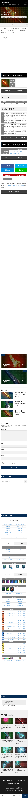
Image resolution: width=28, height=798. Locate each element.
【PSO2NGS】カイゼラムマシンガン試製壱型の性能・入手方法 (21, 756)
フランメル (22, 17)
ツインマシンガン (11, 637)
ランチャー (11, 635)
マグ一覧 (20, 532)
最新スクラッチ (20, 526)
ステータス (6, 702)
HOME (3, 24)
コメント (3, 429)
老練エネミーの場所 (8, 537)
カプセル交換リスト (20, 534)
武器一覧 (7, 157)
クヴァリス (8, 551)
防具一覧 (20, 157)
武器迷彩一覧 (8, 532)
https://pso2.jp (18, 178)
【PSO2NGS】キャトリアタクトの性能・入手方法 (20, 403)
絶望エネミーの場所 (20, 537)
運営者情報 (10, 783)
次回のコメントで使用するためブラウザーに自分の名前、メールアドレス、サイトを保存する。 (13, 463)
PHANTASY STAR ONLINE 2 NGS (15, 790)
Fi (7, 584)
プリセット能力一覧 (20, 138)
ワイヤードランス (11, 613)
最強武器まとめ (20, 90)
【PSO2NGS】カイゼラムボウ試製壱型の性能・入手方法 (7, 771)
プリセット (20, 4)
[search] (25, 481)
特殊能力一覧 (8, 534)
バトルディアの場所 (20, 559)
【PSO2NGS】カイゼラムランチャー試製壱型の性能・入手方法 (7, 756)
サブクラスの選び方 (20, 593)
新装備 (7, 599)
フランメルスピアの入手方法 (9, 705)
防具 (10, 4)
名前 (2, 443)
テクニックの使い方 (8, 660)
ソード (11, 611)
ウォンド (11, 648)
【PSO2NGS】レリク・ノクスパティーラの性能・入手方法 (7, 727)
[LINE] (21, 170)
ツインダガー (11, 618)
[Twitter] (21, 165)
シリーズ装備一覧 (8, 605)
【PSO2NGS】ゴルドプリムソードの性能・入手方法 (20, 394)
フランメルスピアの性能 (8, 701)
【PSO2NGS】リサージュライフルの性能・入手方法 (20, 412)
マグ (23, 568)
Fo (20, 584)
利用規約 (22, 185)
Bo (7, 591)
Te (24, 584)
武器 (6, 4)
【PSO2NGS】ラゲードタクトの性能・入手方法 (21, 726)
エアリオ (8, 549)
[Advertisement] (14, 56)
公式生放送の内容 (20, 524)
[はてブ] (7, 170)
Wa (12, 591)
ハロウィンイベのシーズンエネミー (17, 153)
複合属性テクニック (20, 660)
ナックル (11, 622)
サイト (2, 455)
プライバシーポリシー (13, 185)
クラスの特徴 (8, 593)
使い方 (19, 611)
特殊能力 (14, 4)
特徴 (19, 628)
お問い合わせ (17, 783)
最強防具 (20, 528)
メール (2, 449)
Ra (11, 584)
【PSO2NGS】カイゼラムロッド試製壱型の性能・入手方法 (21, 771)
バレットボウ (11, 639)
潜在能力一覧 (7, 138)
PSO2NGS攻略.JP (17, 787)
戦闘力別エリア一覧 (8, 559)
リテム (20, 549)
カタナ (11, 624)
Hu (3, 584)
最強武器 (8, 528)
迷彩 (24, 611)
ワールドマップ (8, 557)
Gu (16, 584)
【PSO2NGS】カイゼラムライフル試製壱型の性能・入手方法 (21, 742)
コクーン (11, 568)
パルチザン (17, 17)
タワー (17, 568)
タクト (11, 652)
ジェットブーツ (11, 650)
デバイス (5, 568)
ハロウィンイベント (18, 151)
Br (3, 591)
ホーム (2, 4)
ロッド (11, 643)
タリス (11, 646)
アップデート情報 (8, 524)
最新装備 (8, 526)
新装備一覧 (7, 90)
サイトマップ (10, 780)
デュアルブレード (11, 626)
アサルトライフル (11, 633)
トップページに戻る (14, 191)
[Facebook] (7, 165)
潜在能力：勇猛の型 (8, 704)
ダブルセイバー (11, 620)
